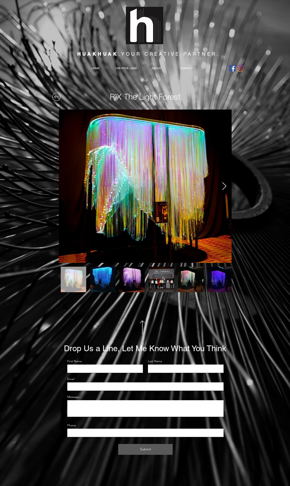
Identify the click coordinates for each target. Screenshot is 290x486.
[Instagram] (240, 68)
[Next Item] (224, 186)
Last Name (155, 361)
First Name (74, 361)
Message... (74, 396)
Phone (71, 425)
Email (70, 379)
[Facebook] (232, 68)
